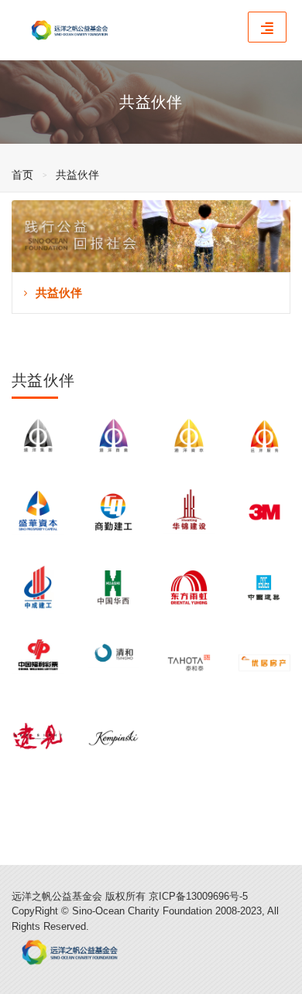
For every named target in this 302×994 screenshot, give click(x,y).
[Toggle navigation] (267, 27)
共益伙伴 (77, 175)
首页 (22, 175)
